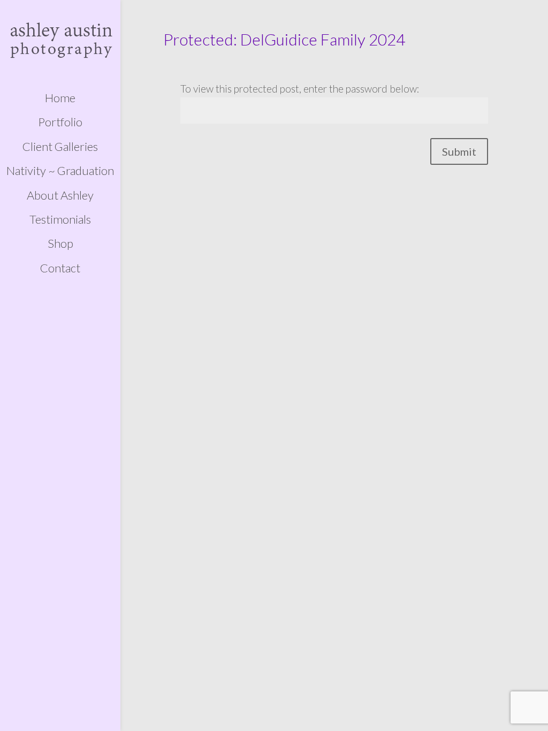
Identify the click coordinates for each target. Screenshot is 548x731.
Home (60, 98)
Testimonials (60, 219)
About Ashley (60, 195)
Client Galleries (60, 147)
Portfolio (60, 122)
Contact (60, 268)
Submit (459, 151)
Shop (60, 243)
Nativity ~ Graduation (60, 171)
